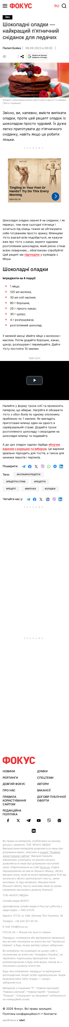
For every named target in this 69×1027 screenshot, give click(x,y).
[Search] (64, 6)
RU (56, 6)
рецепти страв (16, 481)
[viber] (49, 820)
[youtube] (38, 820)
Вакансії (43, 790)
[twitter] (18, 820)
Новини (9, 771)
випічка (31, 488)
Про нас (9, 790)
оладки (50, 488)
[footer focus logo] (19, 760)
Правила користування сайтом (14, 800)
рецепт (12, 488)
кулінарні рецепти (29, 474)
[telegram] (28, 820)
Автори (43, 784)
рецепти (41, 481)
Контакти (50, 1014)
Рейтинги (10, 777)
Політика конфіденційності (21, 1014)
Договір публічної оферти (51, 798)
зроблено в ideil (14, 1020)
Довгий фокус (14, 784)
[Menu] (5, 6)
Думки (42, 771)
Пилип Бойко (12, 48)
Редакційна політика (12, 812)
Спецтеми (45, 777)
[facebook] (8, 820)
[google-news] (59, 820)
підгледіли (32, 254)
